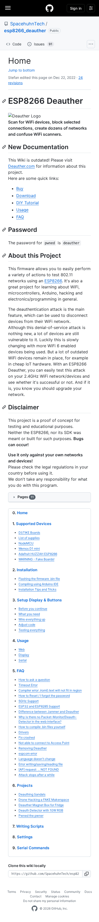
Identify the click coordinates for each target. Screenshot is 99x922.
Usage (22, 209)
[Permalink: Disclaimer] (4, 407)
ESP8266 (53, 280)
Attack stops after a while (37, 775)
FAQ (20, 216)
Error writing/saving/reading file (41, 764)
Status (55, 892)
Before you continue (33, 609)
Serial (23, 660)
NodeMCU (26, 543)
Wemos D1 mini (29, 548)
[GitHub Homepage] (34, 908)
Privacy (25, 892)
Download (26, 195)
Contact (35, 896)
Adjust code (27, 625)
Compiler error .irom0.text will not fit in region (50, 690)
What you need (29, 614)
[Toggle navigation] (8, 8)
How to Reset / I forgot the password (44, 696)
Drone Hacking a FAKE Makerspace (44, 800)
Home (22, 512)
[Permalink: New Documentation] (4, 146)
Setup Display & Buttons (39, 600)
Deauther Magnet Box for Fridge (41, 805)
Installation (27, 569)
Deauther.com (21, 166)
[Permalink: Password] (4, 229)
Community (72, 892)
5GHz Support (29, 701)
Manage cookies (57, 896)
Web (22, 649)
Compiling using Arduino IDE (38, 584)
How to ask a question (34, 680)
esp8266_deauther (25, 30)
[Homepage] (49, 8)
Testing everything (32, 630)
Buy (19, 188)
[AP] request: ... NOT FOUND (39, 769)
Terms (11, 892)
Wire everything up (32, 619)
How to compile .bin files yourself (42, 727)
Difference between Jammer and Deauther (49, 712)
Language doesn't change (37, 759)
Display (24, 655)
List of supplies (29, 538)
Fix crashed (27, 737)
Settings (24, 836)
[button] (86, 873)
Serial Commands (33, 847)
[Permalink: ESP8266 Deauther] (4, 101)
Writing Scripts (30, 826)
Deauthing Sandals (32, 794)
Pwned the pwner (31, 815)
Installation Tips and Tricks (37, 589)
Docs (88, 892)
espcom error (28, 753)
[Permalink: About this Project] (4, 255)
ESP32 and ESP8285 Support (39, 706)
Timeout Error (28, 685)
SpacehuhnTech (27, 23)
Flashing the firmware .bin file (39, 579)
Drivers (24, 732)
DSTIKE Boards (29, 532)
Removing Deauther (33, 748)
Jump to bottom (21, 70)
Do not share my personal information (49, 901)
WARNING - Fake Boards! (36, 559)
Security (41, 892)
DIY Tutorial (27, 202)
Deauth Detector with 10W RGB (41, 810)
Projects (24, 785)
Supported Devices (33, 523)
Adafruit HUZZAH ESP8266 (38, 554)
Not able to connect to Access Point (44, 743)
